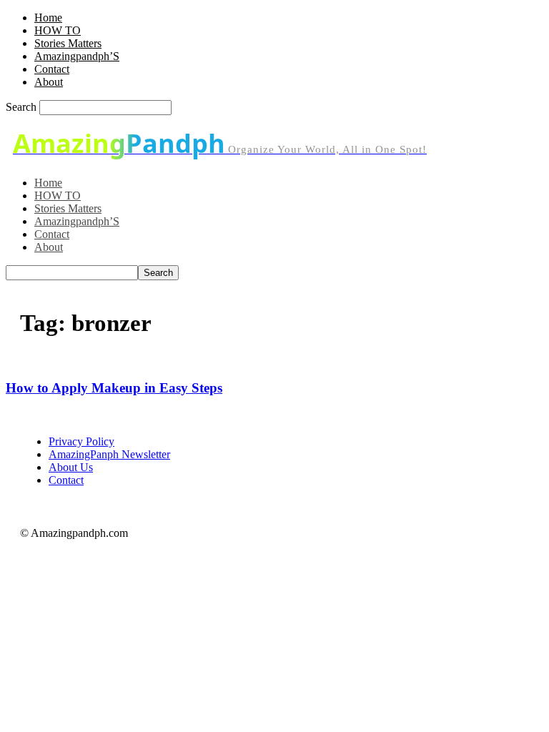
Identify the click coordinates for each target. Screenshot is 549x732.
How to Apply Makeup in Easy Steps (114, 387)
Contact (51, 69)
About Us (71, 467)
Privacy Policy (81, 441)
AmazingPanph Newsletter (109, 454)
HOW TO (57, 30)
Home (48, 17)
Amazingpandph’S (76, 56)
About (48, 82)
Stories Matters (68, 43)
